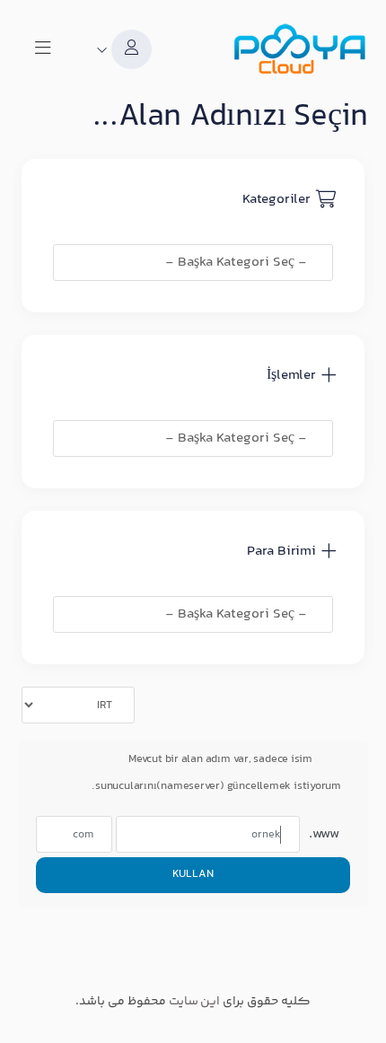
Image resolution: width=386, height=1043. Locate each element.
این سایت (195, 1002)
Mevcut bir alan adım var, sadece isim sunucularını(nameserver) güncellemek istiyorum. (216, 772)
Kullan (193, 874)
